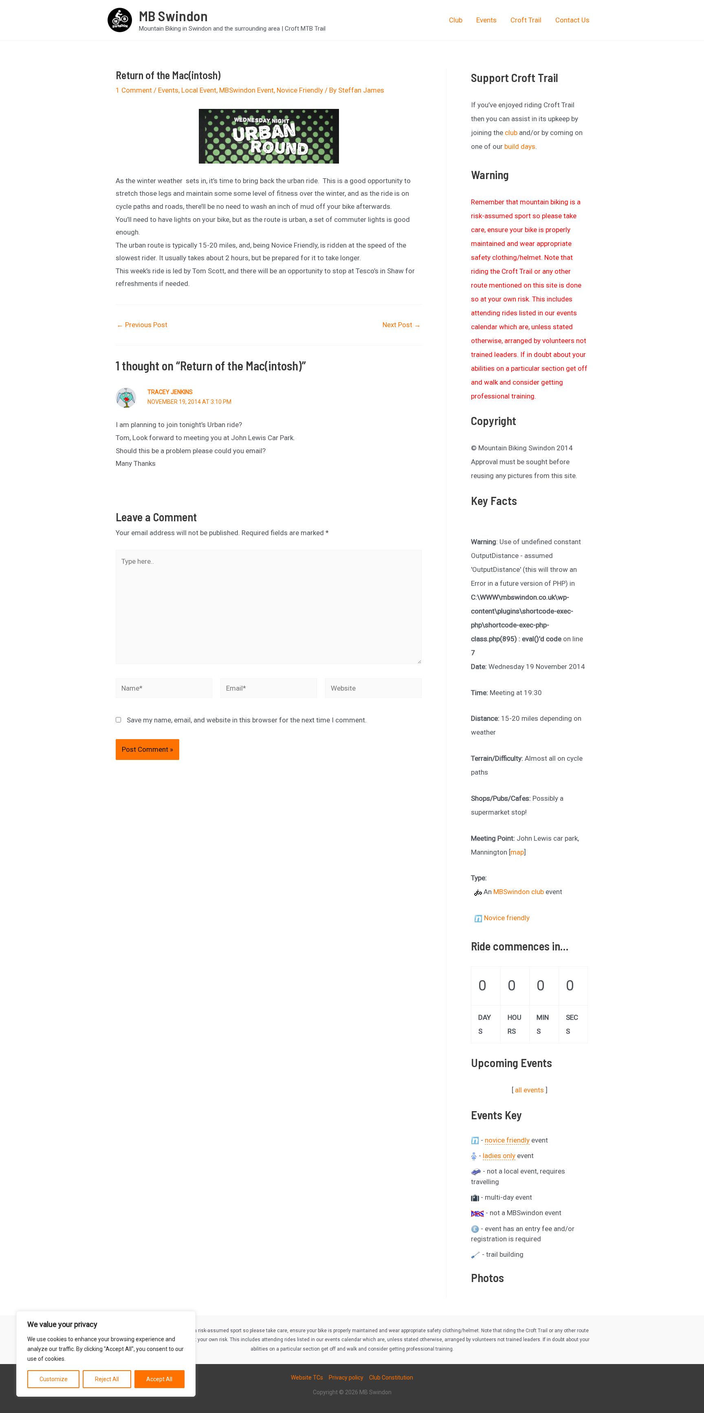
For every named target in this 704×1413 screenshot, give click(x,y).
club (511, 132)
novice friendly (507, 1140)
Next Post (402, 324)
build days (519, 146)
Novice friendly (507, 918)
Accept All (159, 1379)
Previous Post (142, 324)
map (517, 852)
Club (455, 20)
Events (486, 20)
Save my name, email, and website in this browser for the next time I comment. (247, 720)
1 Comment (134, 90)
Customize (54, 1379)
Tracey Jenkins (170, 392)
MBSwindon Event (246, 90)
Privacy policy (346, 1377)
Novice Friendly (300, 90)
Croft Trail (525, 20)
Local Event (198, 90)
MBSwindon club (518, 892)
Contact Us (572, 20)
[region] (106, 1354)
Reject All (107, 1379)
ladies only (499, 1156)
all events (529, 1090)
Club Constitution (391, 1377)
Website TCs (307, 1377)
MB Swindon (173, 15)
